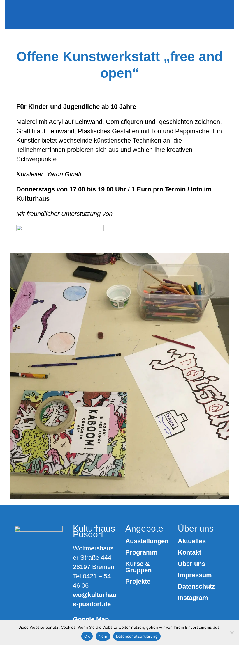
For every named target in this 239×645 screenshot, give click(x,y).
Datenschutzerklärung (137, 636)
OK (87, 636)
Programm (141, 552)
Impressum (195, 575)
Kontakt (189, 552)
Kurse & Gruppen (138, 567)
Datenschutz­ (196, 586)
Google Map (91, 619)
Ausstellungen (146, 541)
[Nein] (232, 632)
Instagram (193, 598)
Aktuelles (192, 541)
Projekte (137, 581)
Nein (103, 636)
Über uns (191, 564)
